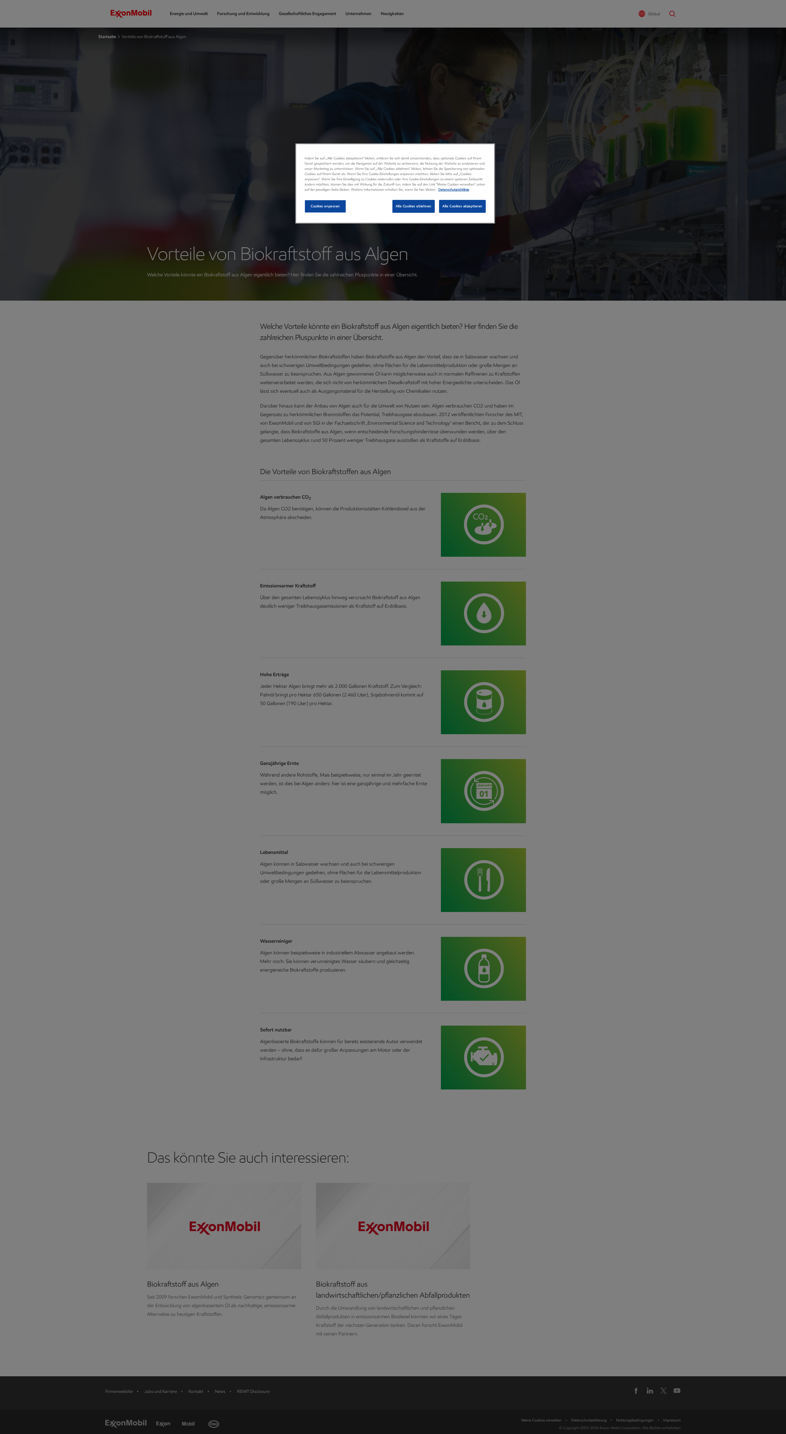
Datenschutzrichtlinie (453, 189)
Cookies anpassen (325, 206)
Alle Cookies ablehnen (413, 206)
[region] (395, 183)
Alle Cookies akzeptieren (462, 206)
